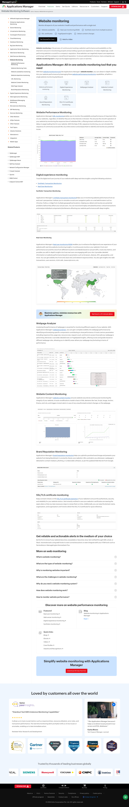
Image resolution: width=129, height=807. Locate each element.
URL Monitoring (16, 79)
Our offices (75, 797)
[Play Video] (113, 704)
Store (98, 2)
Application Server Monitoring (19, 49)
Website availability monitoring (20, 71)
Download (116, 6)
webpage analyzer (59, 330)
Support (104, 6)
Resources (84, 6)
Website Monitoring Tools (19, 68)
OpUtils (12, 174)
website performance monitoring (84, 74)
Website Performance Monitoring (17, 64)
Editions (75, 6)
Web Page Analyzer (17, 86)
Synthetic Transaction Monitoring (50, 183)
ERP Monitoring (14, 109)
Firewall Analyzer (15, 171)
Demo (58, 6)
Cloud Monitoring (15, 38)
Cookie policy (97, 793)
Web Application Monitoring (18, 97)
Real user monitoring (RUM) (62, 244)
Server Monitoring (15, 27)
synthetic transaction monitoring (65, 198)
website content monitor (62, 398)
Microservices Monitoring (18, 106)
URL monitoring (58, 116)
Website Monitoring (16, 60)
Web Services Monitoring (17, 56)
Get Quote (66, 6)
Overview (41, 6)
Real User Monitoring (45, 186)
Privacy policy (84, 793)
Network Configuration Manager (19, 167)
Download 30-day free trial (76, 671)
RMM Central (13, 178)
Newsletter (51, 797)
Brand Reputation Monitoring (20, 89)
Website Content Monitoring (19, 82)
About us (30, 793)
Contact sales (63, 797)
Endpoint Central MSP (16, 182)
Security (61, 793)
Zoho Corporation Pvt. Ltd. (60, 802)
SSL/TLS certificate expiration (67, 499)
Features (50, 6)
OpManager (13, 153)
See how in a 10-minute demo (102, 314)
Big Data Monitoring (16, 45)
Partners (104, 2)
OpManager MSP (15, 157)
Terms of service (49, 793)
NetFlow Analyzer (15, 164)
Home (32, 11)
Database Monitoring (16, 42)
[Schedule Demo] (125, 797)
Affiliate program (38, 797)
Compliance (72, 793)
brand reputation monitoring (63, 455)
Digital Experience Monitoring (19, 93)
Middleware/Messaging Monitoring (17, 101)
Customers (95, 6)
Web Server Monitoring (17, 52)
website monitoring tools (52, 72)
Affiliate (110, 2)
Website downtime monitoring (20, 75)
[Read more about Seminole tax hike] (102, 710)
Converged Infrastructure (18, 35)
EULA (38, 793)
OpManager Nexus (15, 160)
